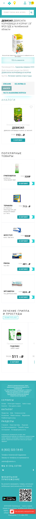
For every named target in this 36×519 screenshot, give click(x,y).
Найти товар (26, 403)
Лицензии (25, 425)
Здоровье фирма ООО (24, 67)
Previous (3, 43)
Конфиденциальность (18, 429)
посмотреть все (10, 317)
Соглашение (6, 429)
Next (33, 43)
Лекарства (5, 413)
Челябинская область (15, 3)
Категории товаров (14, 403)
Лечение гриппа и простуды (20, 76)
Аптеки (4, 403)
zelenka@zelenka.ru (9, 461)
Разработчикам (23, 427)
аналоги (6, 88)
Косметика (5, 415)
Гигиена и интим (20, 413)
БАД (11, 413)
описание (7, 84)
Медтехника (26, 415)
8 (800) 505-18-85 (12, 449)
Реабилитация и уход (8, 418)
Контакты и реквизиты (9, 427)
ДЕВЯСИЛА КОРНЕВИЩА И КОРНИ (16, 72)
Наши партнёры (15, 425)
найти (32, 12)
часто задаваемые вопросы (14, 93)
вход (25, 3)
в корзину (18, 140)
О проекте (5, 425)
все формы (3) (20, 84)
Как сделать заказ (15, 406)
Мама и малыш (15, 415)
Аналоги (4, 406)
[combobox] (15, 12)
